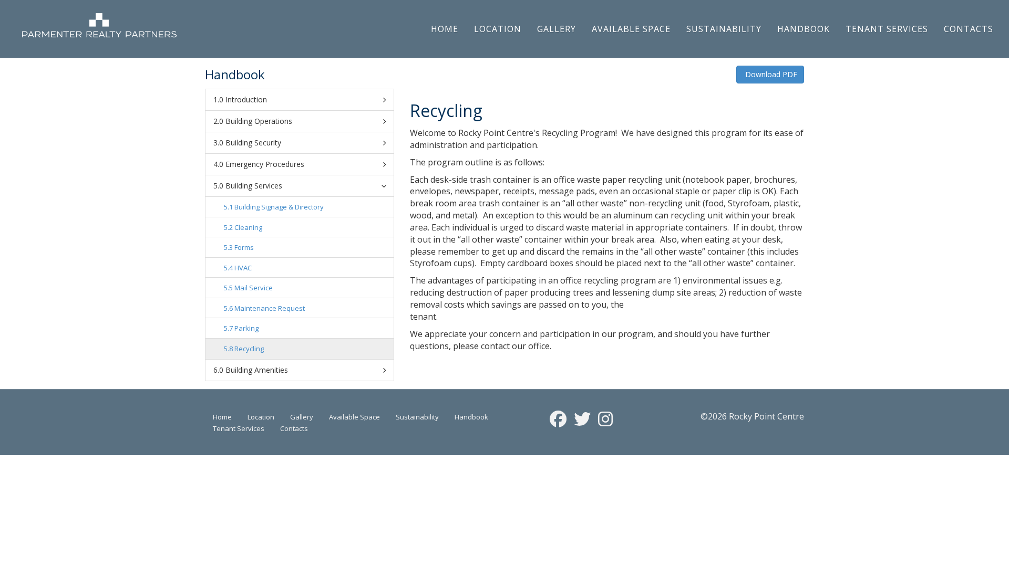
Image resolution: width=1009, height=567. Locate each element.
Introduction (246, 99)
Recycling (249, 348)
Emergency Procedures (264, 164)
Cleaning (248, 227)
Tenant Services (887, 29)
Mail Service (253, 287)
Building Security (253, 143)
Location (497, 29)
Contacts (968, 29)
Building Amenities (256, 370)
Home (444, 29)
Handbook (803, 29)
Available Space (631, 29)
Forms (244, 247)
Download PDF (770, 74)
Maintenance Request (269, 308)
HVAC (243, 267)
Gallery (556, 29)
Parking (246, 328)
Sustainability (723, 29)
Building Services (253, 186)
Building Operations (258, 121)
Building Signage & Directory (279, 207)
